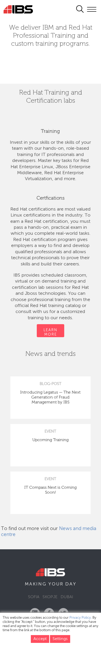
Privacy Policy (80, 617)
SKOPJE (49, 597)
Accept (40, 639)
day (70, 584)
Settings (60, 639)
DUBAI (67, 597)
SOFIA (33, 597)
